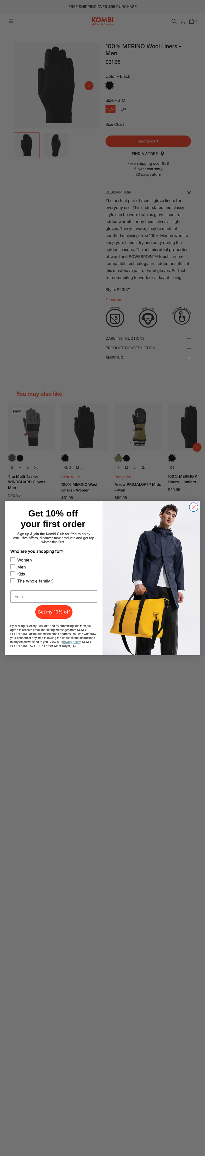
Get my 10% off (54, 611)
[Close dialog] (193, 507)
